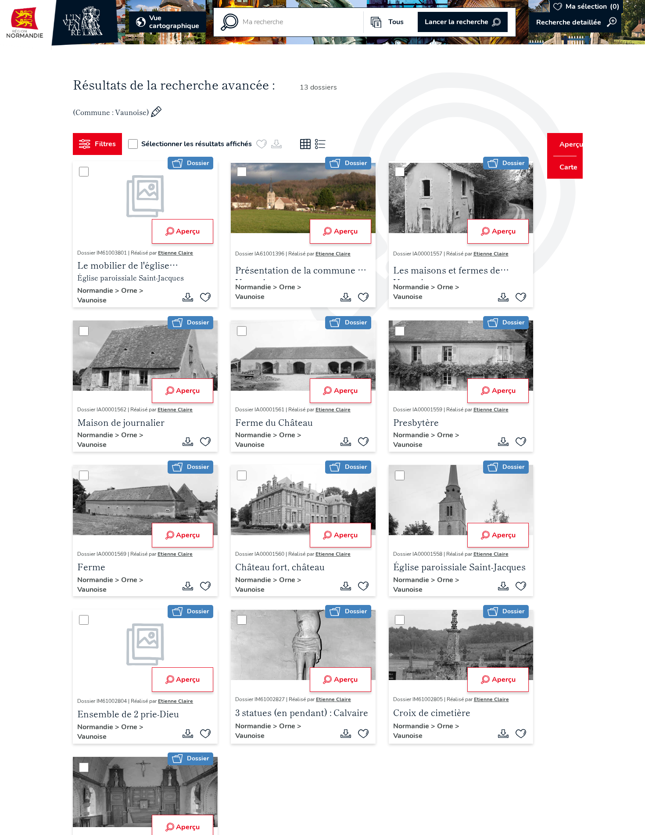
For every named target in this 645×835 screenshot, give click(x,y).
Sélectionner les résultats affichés (200, 144)
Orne (134, 290)
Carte (563, 167)
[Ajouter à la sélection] (202, 297)
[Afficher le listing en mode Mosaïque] (309, 144)
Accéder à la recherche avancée (575, 22)
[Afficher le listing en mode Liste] (324, 144)
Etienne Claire (179, 252)
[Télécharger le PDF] (184, 297)
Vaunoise (95, 300)
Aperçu (185, 231)
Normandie (99, 290)
